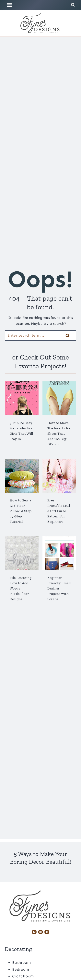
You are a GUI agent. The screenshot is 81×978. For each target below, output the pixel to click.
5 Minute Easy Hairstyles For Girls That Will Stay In (21, 431)
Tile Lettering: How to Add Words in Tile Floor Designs (21, 588)
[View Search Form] (72, 4)
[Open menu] (10, 5)
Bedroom (20, 969)
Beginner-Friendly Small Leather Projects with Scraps (59, 588)
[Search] (67, 336)
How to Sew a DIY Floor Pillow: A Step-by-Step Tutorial (21, 511)
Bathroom (21, 962)
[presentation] (22, 398)
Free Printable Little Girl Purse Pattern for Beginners (58, 511)
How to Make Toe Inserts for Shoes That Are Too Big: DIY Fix (59, 433)
